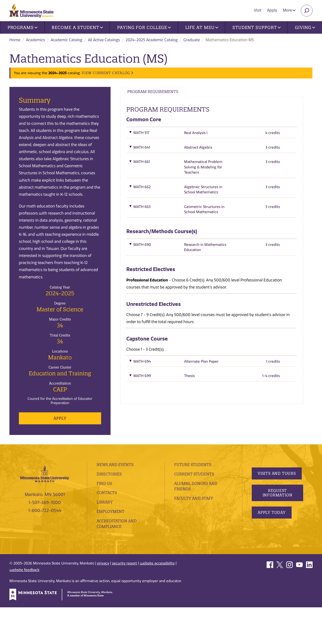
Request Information (278, 492)
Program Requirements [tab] (152, 91)
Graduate (191, 40)
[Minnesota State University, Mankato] (44, 473)
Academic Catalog (66, 40)
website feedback (24, 570)
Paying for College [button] (142, 27)
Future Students (192, 464)
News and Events (115, 464)
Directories (109, 474)
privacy (103, 563)
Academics (35, 40)
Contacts (107, 492)
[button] (211, 134)
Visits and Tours (277, 473)
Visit (257, 10)
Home (14, 40)
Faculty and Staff (193, 498)
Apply (272, 10)
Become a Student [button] (75, 27)
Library (105, 502)
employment (110, 511)
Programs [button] (21, 27)
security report (124, 563)
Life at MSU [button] (200, 27)
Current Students (194, 474)
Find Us (104, 483)
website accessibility (157, 563)
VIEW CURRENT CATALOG (106, 73)
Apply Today (272, 512)
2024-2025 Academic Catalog (152, 40)
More (288, 10)
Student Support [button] (254, 27)
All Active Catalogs (104, 40)
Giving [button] (303, 27)
